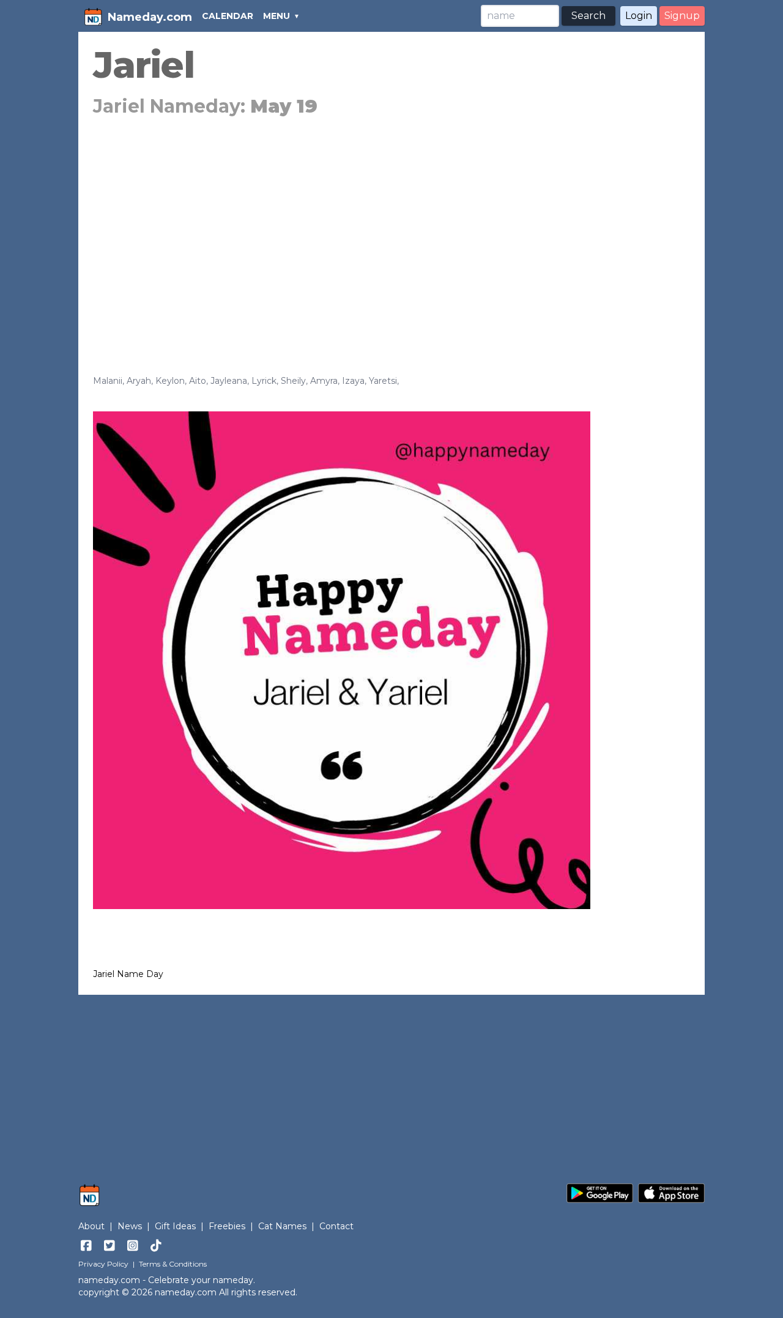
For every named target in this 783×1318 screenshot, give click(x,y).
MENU (276, 15)
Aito (197, 380)
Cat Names (282, 1226)
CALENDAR (227, 15)
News (129, 1226)
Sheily (293, 380)
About (91, 1226)
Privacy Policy (103, 1263)
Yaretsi (383, 380)
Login (638, 15)
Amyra (324, 380)
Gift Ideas (175, 1226)
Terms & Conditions (173, 1263)
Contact (336, 1226)
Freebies (227, 1226)
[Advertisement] (391, 234)
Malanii (107, 380)
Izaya (353, 380)
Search (588, 15)
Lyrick (263, 380)
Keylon (170, 380)
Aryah (139, 380)
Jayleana (228, 380)
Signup (682, 15)
